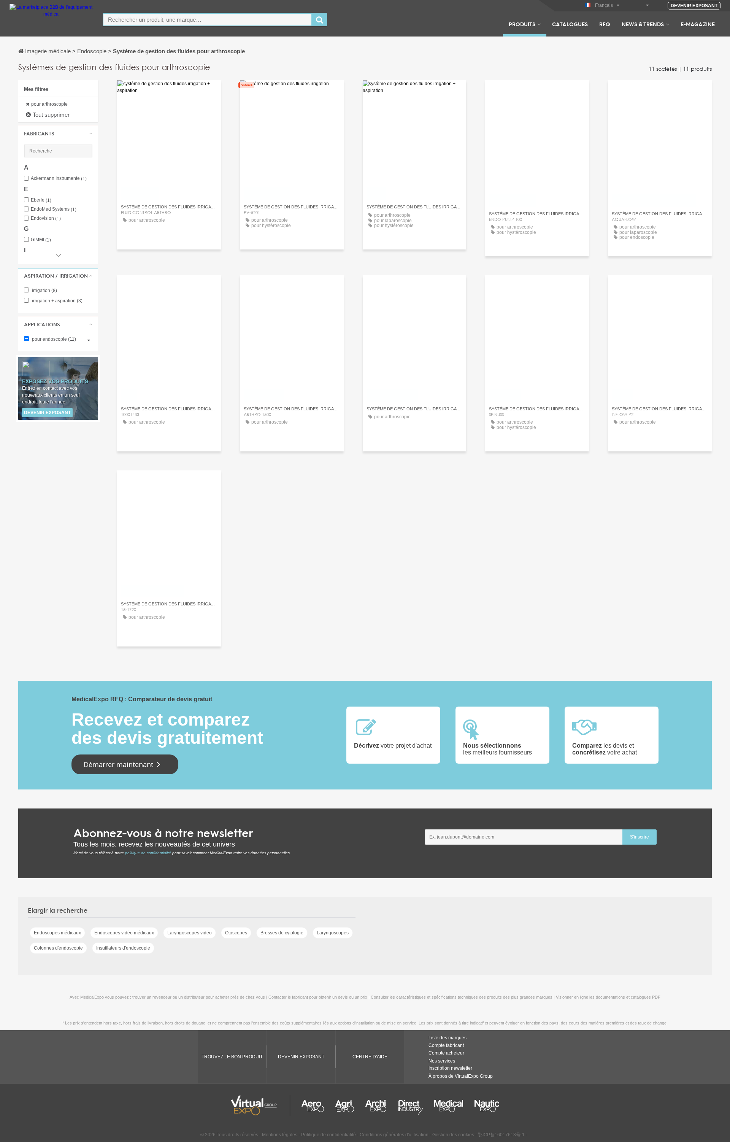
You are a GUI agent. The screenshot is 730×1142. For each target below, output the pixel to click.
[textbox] (207, 19)
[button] (58, 133)
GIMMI (41, 240)
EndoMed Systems (53, 209)
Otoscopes (236, 933)
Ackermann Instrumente (59, 178)
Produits (522, 24)
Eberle (41, 200)
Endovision (46, 218)
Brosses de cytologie (281, 933)
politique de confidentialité (148, 853)
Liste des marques (447, 1037)
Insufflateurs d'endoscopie (123, 948)
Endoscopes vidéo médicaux (124, 933)
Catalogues (570, 24)
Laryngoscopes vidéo (189, 933)
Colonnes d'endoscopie (58, 948)
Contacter (169, 93)
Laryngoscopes (333, 933)
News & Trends (643, 24)
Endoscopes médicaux (57, 933)
